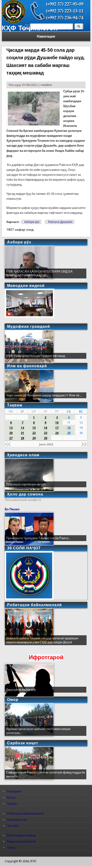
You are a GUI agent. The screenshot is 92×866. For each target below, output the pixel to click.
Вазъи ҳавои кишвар (21, 835)
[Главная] (13, 22)
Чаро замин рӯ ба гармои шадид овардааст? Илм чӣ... (43, 395)
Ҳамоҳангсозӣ (17, 819)
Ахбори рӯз (31, 222)
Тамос (11, 847)
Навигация (46, 36)
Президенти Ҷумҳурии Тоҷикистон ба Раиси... (38, 538)
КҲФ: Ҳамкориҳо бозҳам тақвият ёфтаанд (35, 356)
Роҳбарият (14, 791)
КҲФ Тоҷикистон (30, 28)
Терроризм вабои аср (21, 689)
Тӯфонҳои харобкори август (26, 484)
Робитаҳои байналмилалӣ (25, 813)
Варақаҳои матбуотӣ (21, 841)
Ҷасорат (13, 825)
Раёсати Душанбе (60, 222)
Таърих (12, 803)
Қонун (11, 797)
